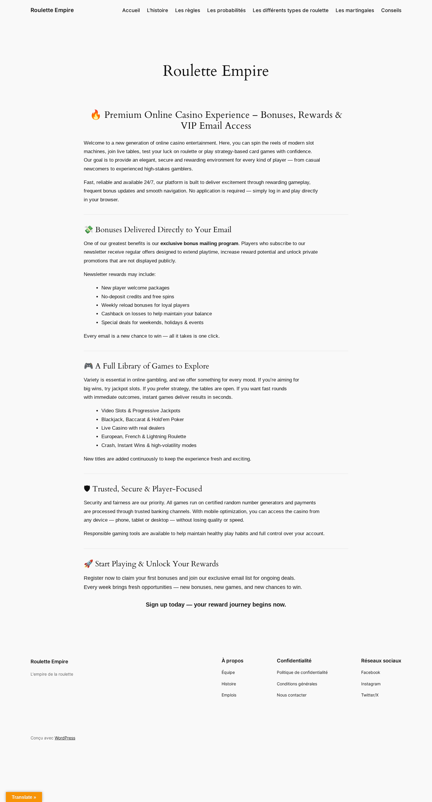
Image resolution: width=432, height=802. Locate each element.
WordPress (65, 737)
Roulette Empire (52, 10)
